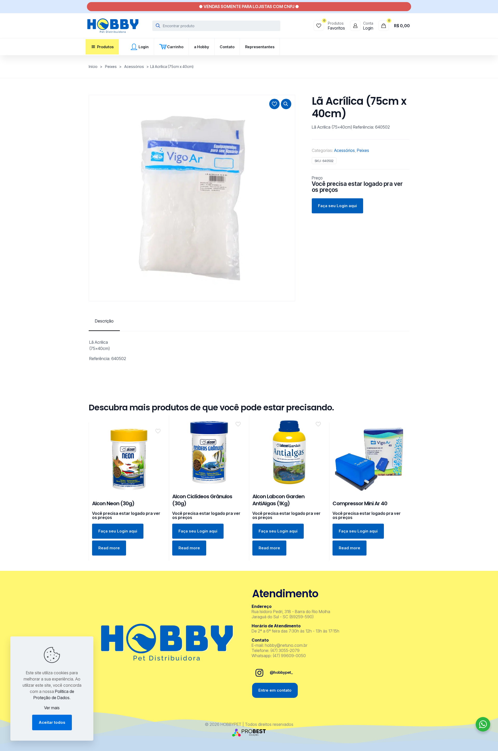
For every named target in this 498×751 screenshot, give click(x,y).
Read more (109, 547)
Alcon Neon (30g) (113, 503)
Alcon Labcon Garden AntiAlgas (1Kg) (278, 500)
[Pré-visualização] (158, 452)
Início (93, 66)
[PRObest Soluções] (249, 735)
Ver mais (52, 707)
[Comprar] (158, 429)
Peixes (111, 66)
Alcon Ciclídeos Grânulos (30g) (202, 500)
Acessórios (134, 66)
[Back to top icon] (473, 740)
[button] (286, 104)
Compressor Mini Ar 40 (360, 503)
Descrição (104, 321)
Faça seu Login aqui (337, 205)
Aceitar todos (52, 722)
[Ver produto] (158, 441)
